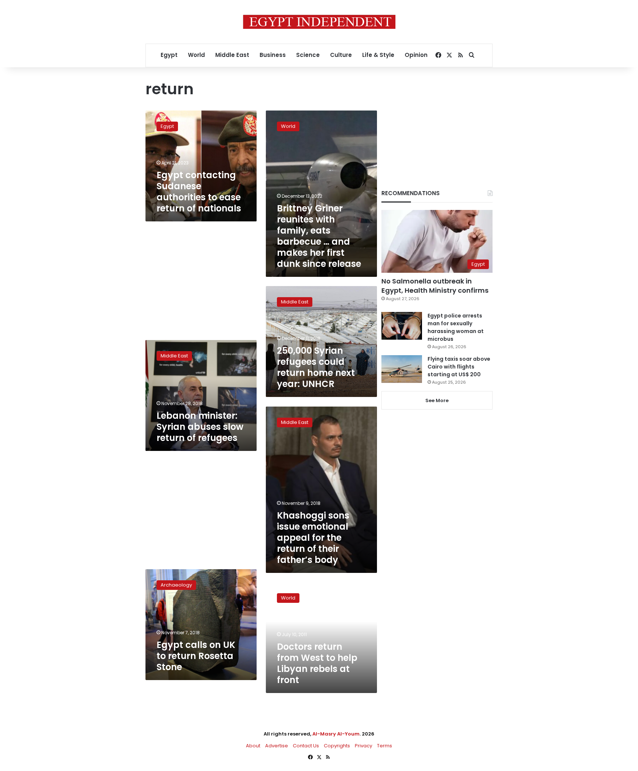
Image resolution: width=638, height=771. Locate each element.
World (196, 55)
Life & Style (378, 55)
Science (308, 55)
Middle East (232, 55)
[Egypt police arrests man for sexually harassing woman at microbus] (401, 326)
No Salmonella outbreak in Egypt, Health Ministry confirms (434, 285)
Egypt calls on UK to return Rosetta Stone (196, 656)
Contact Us (306, 745)
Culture (341, 55)
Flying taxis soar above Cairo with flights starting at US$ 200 (459, 366)
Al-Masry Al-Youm (336, 733)
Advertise (276, 745)
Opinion (416, 55)
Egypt (169, 55)
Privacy (363, 745)
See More (437, 400)
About (253, 745)
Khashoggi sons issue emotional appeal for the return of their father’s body (313, 537)
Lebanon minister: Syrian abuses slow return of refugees (200, 427)
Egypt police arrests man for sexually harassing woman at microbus (456, 327)
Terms (384, 745)
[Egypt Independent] (319, 22)
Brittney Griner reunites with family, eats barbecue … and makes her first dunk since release (319, 236)
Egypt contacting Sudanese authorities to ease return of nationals (199, 191)
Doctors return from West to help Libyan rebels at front (317, 663)
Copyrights (337, 745)
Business (273, 55)
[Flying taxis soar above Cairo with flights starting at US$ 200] (401, 369)
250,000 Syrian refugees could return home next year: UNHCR (316, 367)
